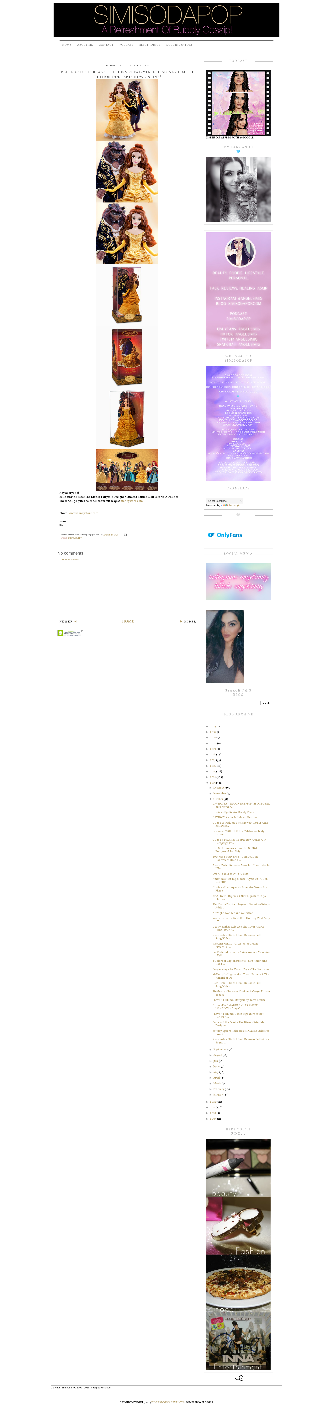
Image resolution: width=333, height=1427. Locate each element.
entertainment (75, 538)
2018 (213, 755)
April (216, 1078)
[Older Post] (187, 622)
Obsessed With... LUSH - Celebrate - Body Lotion (239, 833)
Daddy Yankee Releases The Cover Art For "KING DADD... (238, 928)
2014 (213, 777)
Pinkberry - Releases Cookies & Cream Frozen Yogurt (241, 993)
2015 (213, 771)
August (218, 1055)
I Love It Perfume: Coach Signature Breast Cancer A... (238, 1015)
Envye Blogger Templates (168, 1402)
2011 (213, 1107)
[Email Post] (125, 534)
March (217, 1083)
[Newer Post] (67, 622)
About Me (85, 45)
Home (66, 45)
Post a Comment (71, 559)
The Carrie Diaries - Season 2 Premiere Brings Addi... (241, 906)
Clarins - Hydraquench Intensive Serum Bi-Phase (240, 889)
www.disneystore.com (83, 513)
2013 (213, 783)
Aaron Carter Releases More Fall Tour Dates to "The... (241, 867)
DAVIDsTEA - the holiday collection (235, 817)
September (220, 1050)
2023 (213, 726)
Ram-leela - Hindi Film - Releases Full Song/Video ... (237, 937)
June (216, 1067)
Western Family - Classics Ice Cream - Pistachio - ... (236, 945)
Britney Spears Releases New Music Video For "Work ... (241, 1032)
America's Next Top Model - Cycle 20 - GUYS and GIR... (240, 880)
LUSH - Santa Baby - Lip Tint (230, 874)
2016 (213, 766)
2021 (213, 738)
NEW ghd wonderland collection (233, 913)
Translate (234, 506)
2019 (213, 749)
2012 (213, 1102)
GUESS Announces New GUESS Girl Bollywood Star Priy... (235, 850)
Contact (106, 45)
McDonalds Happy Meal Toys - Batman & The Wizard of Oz (241, 976)
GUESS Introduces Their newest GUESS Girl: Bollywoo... (240, 824)
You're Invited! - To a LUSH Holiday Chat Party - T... (241, 920)
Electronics (149, 45)
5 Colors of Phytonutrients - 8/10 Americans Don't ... (240, 962)
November (220, 793)
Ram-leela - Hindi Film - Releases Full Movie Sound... (241, 1041)
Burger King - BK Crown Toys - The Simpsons (241, 969)
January (218, 1095)
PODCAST (126, 45)
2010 (213, 1113)
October (218, 799)
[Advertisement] (128, 590)
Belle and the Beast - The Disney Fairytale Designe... (238, 1024)
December (219, 788)
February (219, 1089)
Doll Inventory (179, 45)
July (216, 1061)
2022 (213, 732)
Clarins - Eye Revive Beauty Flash (233, 812)
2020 (213, 743)
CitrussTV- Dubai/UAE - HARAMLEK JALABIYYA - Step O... (235, 1007)
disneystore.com (131, 501)
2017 (213, 760)
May (216, 1072)
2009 (213, 1119)
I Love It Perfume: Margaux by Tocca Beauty (239, 1000)
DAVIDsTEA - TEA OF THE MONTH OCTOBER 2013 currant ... (241, 805)
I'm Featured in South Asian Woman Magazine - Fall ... (241, 953)
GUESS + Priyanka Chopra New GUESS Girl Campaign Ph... (240, 841)
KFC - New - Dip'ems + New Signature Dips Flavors (239, 897)
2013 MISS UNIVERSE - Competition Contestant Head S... (235, 858)
